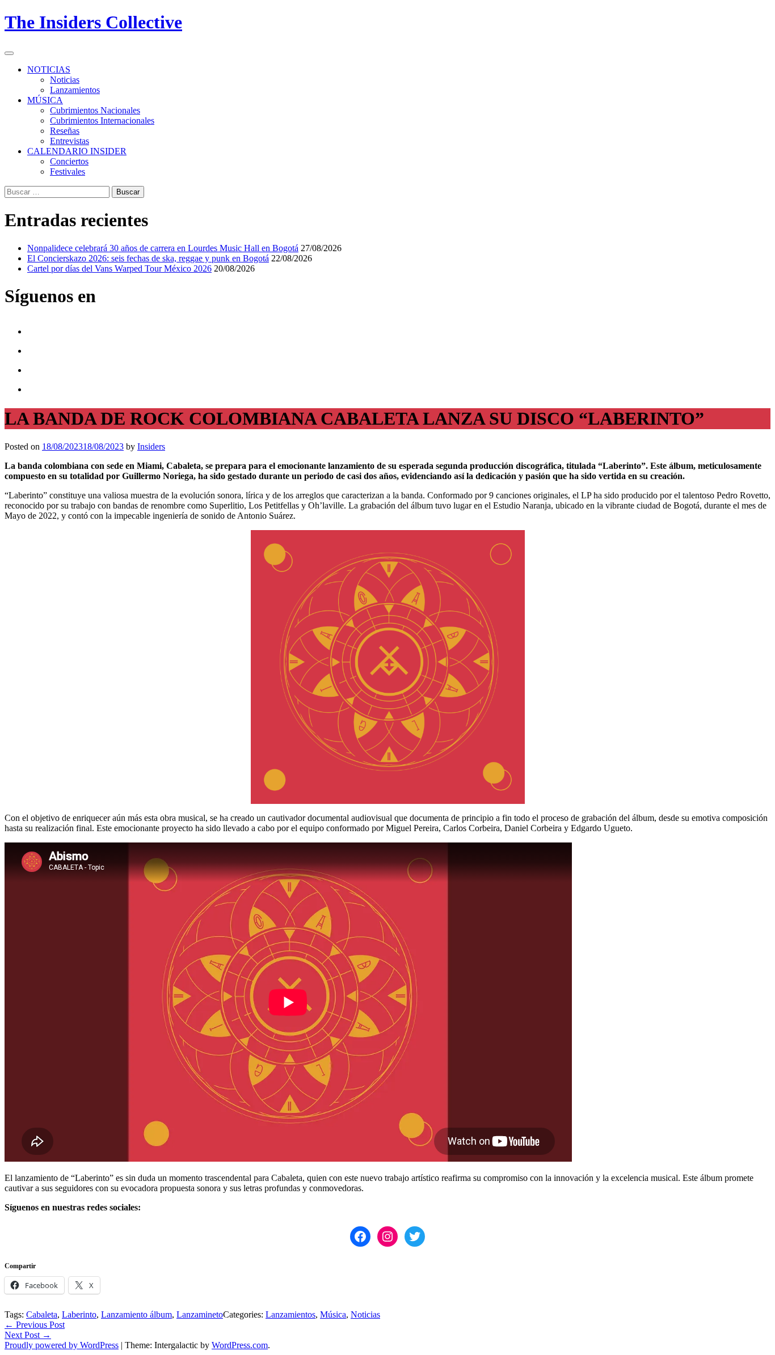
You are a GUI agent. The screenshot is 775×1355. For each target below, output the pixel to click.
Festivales (67, 171)
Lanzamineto (199, 1314)
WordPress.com (240, 1345)
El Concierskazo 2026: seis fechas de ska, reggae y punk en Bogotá (148, 258)
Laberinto (79, 1314)
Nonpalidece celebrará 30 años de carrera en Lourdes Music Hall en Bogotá (162, 248)
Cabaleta (41, 1314)
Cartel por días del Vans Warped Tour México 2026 (119, 268)
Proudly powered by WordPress (62, 1345)
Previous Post (35, 1324)
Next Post (28, 1335)
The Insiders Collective (93, 22)
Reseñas (64, 131)
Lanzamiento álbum (136, 1314)
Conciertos (69, 161)
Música (333, 1314)
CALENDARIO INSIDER (77, 151)
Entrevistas (69, 141)
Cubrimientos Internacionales (102, 120)
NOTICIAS (48, 69)
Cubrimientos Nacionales (95, 110)
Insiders (151, 446)
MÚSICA (45, 100)
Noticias (64, 79)
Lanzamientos (75, 90)
